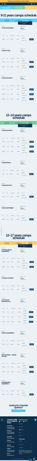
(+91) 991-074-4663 (10, 427)
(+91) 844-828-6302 (10, 428)
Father (21, 421)
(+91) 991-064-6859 (10, 451)
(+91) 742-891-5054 (10, 438)
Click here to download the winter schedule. (19, 1)
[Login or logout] (32, 4)
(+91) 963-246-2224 (10, 433)
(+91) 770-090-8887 (10, 446)
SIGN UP (31, 39)
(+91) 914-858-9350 (10, 432)
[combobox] (20, 430)
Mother (26, 421)
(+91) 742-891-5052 (10, 442)
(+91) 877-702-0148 (10, 450)
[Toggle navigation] (30, 4)
